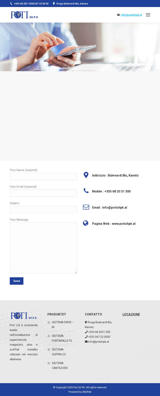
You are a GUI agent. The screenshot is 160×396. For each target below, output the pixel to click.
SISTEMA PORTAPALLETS (62, 338)
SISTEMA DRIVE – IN (63, 325)
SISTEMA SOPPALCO (59, 352)
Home (70, 46)
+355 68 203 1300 (23, 3)
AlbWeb (87, 391)
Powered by (75, 391)
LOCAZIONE (131, 314)
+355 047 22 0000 (99, 336)
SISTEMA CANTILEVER (60, 366)
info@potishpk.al (131, 14)
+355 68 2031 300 (99, 332)
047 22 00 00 (41, 3)
